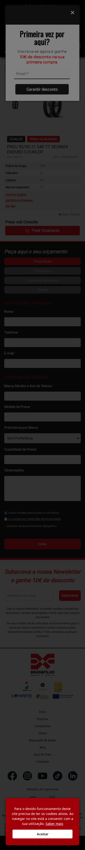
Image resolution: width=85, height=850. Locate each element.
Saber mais (54, 823)
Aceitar (42, 834)
